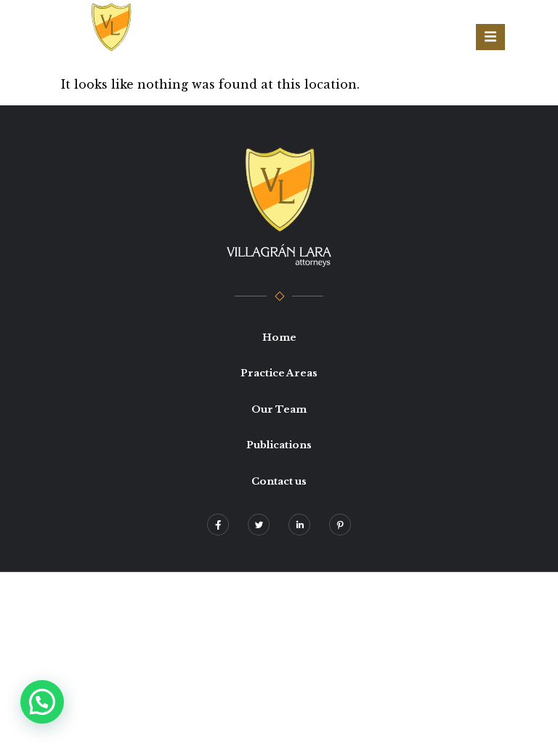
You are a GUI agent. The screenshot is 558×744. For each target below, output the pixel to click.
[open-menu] (490, 37)
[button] (42, 702)
